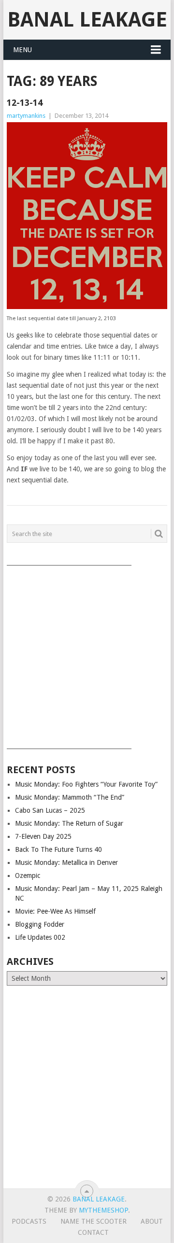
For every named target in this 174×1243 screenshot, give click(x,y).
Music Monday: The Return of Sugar (69, 823)
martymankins (26, 115)
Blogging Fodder (39, 924)
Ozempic (27, 875)
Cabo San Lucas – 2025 (50, 810)
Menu (22, 50)
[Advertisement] (87, 654)
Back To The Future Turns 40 (58, 849)
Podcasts (29, 1221)
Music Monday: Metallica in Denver (66, 862)
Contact (93, 1232)
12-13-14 (25, 103)
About (152, 1221)
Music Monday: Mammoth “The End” (69, 797)
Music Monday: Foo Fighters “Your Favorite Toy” (86, 784)
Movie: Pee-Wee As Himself (55, 911)
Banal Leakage (87, 19)
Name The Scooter (93, 1221)
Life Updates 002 (40, 937)
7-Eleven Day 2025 (43, 836)
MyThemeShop (103, 1210)
